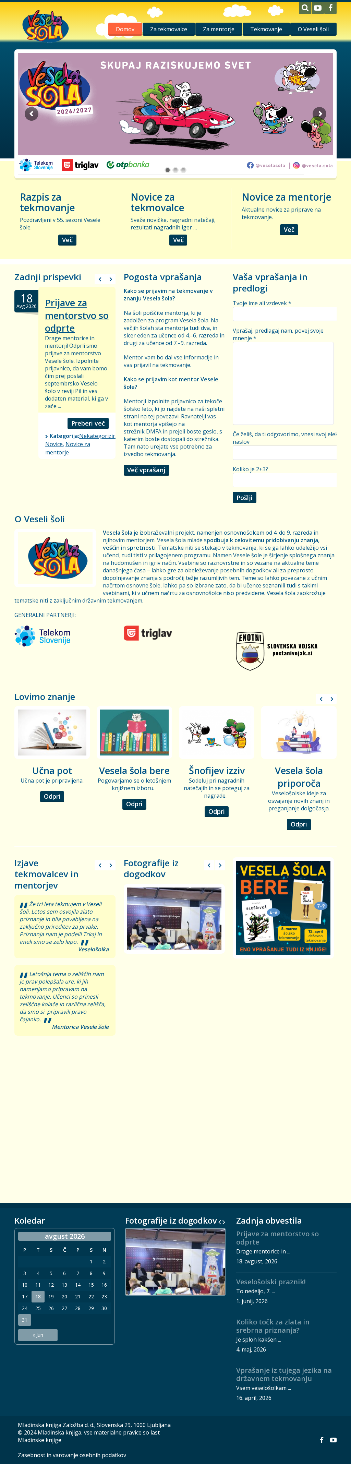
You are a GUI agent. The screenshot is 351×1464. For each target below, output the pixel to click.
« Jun (38, 1335)
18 (38, 1297)
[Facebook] (330, 8)
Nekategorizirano (102, 436)
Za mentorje (218, 29)
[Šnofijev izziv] (216, 732)
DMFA (153, 431)
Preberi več (88, 423)
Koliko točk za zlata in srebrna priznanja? (273, 1326)
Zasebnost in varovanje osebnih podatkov (72, 1455)
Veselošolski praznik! (271, 1281)
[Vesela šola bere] (134, 732)
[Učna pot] (52, 732)
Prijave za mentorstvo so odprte (77, 315)
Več (67, 240)
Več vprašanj (146, 470)
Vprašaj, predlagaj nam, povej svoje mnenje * (278, 334)
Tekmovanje (266, 29)
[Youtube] (318, 8)
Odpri (52, 796)
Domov (125, 29)
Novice (54, 444)
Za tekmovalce (168, 29)
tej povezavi (163, 416)
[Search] (305, 8)
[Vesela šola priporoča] (299, 732)
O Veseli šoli (313, 29)
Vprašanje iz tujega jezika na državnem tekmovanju (284, 1374)
